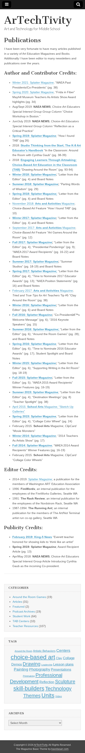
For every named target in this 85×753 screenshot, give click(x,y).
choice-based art (33, 657)
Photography (39, 669)
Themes (32, 695)
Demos (16, 664)
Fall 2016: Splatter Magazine (32, 314)
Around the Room (23, 651)
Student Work (21, 616)
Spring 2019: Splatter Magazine (34, 135)
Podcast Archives (24, 611)
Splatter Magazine (40, 479)
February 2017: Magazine (42, 290)
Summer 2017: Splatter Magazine (35, 261)
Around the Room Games (29, 597)
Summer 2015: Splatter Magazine (35, 392)
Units (47, 695)
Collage (68, 658)
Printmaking (29, 676)
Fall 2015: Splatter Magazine (32, 377)
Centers (63, 650)
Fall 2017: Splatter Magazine (32, 242)
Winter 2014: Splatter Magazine (34, 435)
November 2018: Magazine (43, 203)
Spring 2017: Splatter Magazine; (34, 271)
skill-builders (28, 688)
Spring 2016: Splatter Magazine (34, 343)
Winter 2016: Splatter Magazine (34, 305)
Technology (58, 688)
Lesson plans (63, 664)
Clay (59, 658)
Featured (19, 606)
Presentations (61, 669)
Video (58, 696)
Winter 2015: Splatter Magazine (34, 363)
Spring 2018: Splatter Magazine (34, 193)
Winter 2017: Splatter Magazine (34, 218)
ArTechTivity (38, 20)
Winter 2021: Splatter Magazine (33, 82)
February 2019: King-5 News (32, 537)
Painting (21, 669)
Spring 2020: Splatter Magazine (33, 92)
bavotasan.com (59, 749)
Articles (17, 601)
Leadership (46, 665)
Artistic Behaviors (44, 650)
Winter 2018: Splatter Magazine (34, 174)
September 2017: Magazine (43, 227)
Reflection (46, 682)
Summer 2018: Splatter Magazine (35, 184)
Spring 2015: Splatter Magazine (34, 416)
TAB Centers (21, 621)
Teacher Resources (25, 626)
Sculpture (65, 681)
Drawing (31, 664)
